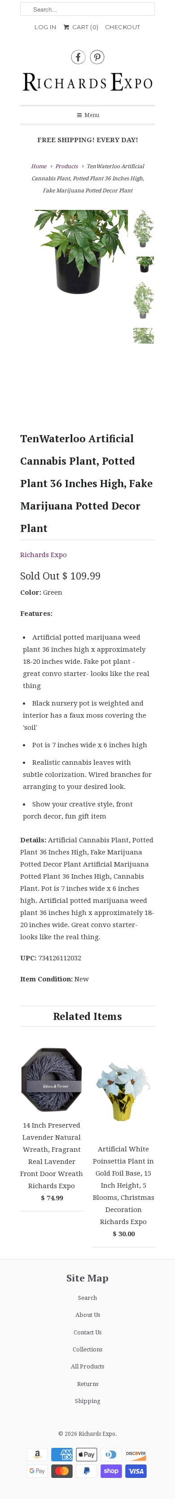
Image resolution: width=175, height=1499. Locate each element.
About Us (87, 1315)
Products (66, 166)
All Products (87, 1366)
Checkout (122, 27)
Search (87, 1297)
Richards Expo (43, 555)
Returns (87, 1384)
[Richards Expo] (87, 84)
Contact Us (87, 1332)
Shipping (88, 1401)
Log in (45, 27)
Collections (87, 1349)
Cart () (84, 27)
